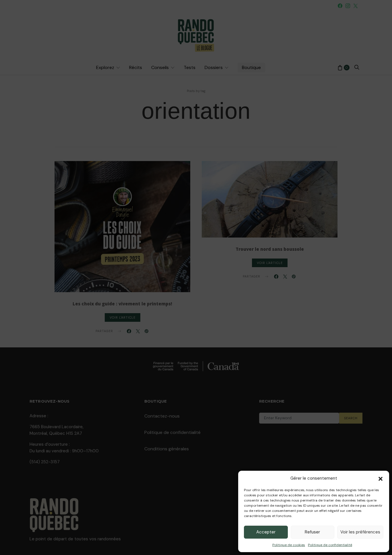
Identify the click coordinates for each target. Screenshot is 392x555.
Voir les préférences (360, 532)
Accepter (265, 532)
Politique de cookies (288, 545)
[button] (380, 478)
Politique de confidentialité (330, 545)
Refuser (312, 532)
